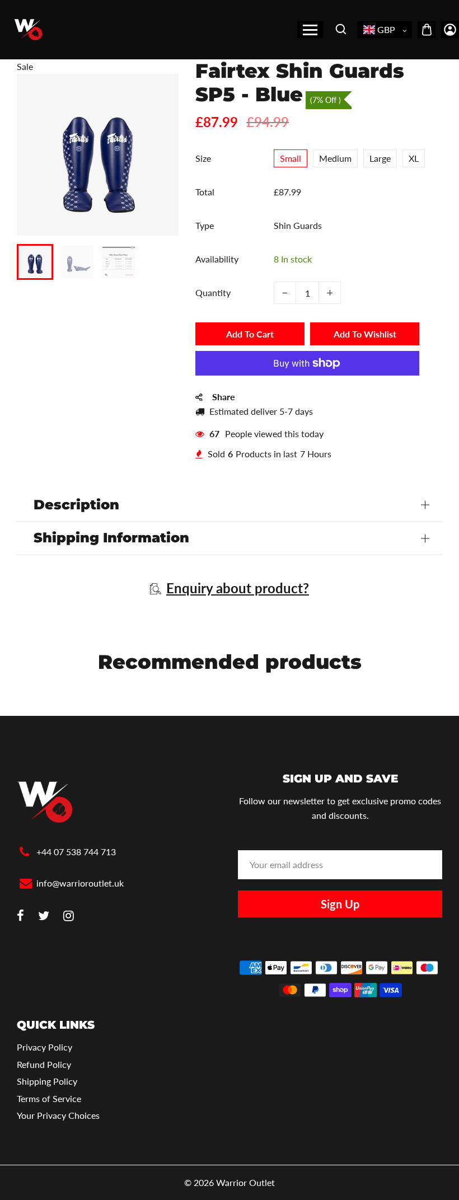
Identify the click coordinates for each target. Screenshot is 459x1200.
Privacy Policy (44, 1047)
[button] (33, 261)
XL (414, 158)
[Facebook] (20, 917)
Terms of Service (49, 1098)
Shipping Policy (47, 1081)
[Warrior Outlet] (28, 28)
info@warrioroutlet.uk (80, 883)
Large (380, 158)
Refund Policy (44, 1064)
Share (223, 396)
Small (290, 158)
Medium (335, 158)
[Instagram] (68, 917)
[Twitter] (43, 917)
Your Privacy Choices (58, 1115)
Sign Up (340, 904)
